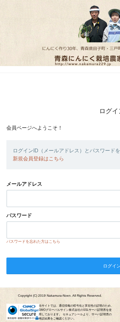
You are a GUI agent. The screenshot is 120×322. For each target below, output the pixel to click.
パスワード (19, 215)
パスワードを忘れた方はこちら (33, 241)
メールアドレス (24, 184)
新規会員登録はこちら (38, 158)
